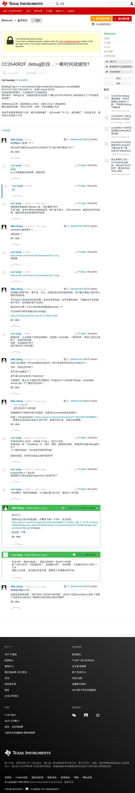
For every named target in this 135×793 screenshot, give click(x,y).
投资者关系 (10, 684)
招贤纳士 (9, 660)
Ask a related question (70, 41)
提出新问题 (124, 18)
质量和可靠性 (79, 684)
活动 (7, 678)
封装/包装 (77, 678)
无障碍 (8, 777)
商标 (76, 777)
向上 (12, 158)
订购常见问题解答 (14, 732)
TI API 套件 (10, 715)
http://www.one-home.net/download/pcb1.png (35, 275)
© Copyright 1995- (17, 782)
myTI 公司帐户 (12, 721)
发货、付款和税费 (14, 726)
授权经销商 (29, 732)
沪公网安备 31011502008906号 (44, 789)
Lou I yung (13, 73)
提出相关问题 (102, 18)
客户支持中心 (79, 672)
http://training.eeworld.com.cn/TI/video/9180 (34, 315)
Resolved (109, 33)
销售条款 (52, 777)
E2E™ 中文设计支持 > (13, 11)
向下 (19, 158)
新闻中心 (9, 666)
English (71, 11)
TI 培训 (49, 11)
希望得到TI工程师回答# (120, 66)
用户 (131, 3)
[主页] (25, 3)
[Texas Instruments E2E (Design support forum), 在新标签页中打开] (86, 716)
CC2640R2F (114, 72)
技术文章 (38, 11)
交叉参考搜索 (79, 666)
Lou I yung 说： (21, 404)
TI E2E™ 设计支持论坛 (83, 660)
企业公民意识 (11, 696)
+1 (97, 508)
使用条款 (65, 777)
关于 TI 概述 (11, 654)
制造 (7, 690)
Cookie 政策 (22, 777)
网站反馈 (87, 777)
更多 (38, 20)
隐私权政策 (37, 777)
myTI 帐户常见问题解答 (84, 690)
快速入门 (60, 11)
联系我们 (76, 654)
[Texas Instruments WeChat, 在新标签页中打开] (74, 716)
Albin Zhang (17, 139)
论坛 (28, 11)
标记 (118, 78)
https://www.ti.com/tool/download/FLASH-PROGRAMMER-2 (66, 417)
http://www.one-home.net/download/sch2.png (35, 255)
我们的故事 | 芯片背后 (16, 672)
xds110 (112, 61)
